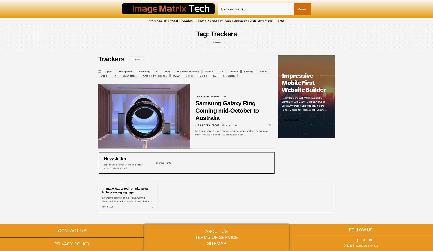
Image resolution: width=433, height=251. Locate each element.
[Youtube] (370, 240)
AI (157, 71)
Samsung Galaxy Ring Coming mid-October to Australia (227, 110)
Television (229, 75)
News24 (122, 184)
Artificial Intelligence (155, 75)
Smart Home (130, 75)
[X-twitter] (364, 240)
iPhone (234, 71)
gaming (248, 71)
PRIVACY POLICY (72, 244)
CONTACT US (72, 230)
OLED (176, 75)
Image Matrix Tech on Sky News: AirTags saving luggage (125, 190)
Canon (189, 75)
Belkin (203, 75)
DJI (221, 71)
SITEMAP (216, 243)
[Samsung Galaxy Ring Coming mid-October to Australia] (144, 116)
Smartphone (126, 71)
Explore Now (292, 120)
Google (209, 71)
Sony (167, 71)
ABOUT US (216, 231)
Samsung (144, 71)
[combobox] (256, 9)
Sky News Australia (188, 71)
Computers (108, 184)
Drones (263, 71)
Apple (109, 71)
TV (115, 75)
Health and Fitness (208, 96)
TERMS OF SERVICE (216, 237)
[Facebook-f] (357, 240)
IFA (224, 96)
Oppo (104, 75)
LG (215, 75)
